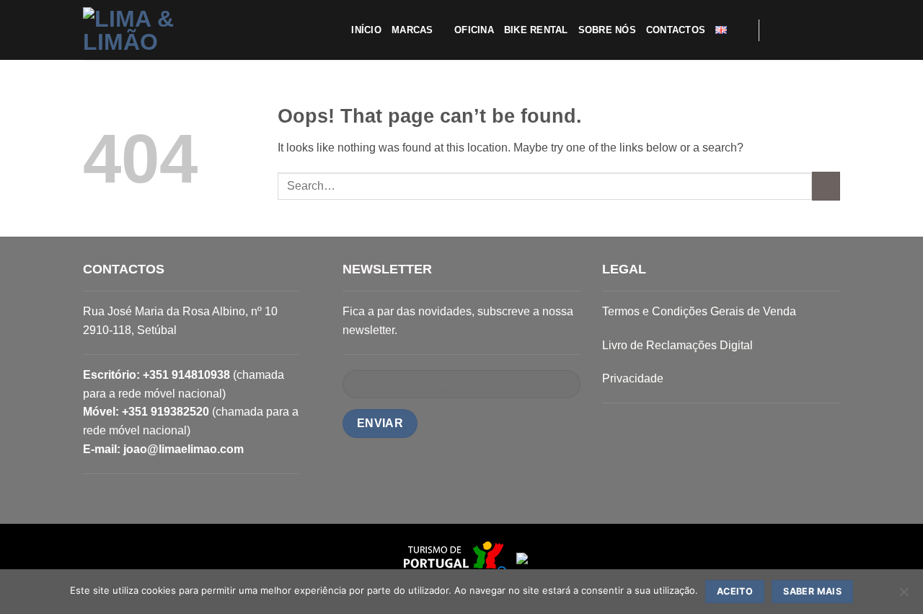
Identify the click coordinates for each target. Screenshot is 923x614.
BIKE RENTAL (536, 30)
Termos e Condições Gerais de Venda (699, 311)
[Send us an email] (812, 29)
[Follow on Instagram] (793, 29)
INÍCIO (366, 30)
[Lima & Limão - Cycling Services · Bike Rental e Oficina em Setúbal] (155, 30)
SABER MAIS (812, 591)
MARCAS (412, 30)
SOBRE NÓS (607, 30)
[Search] (742, 29)
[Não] (903, 596)
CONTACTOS (675, 30)
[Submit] (826, 186)
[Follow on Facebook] (774, 29)
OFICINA (474, 30)
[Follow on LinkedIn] (830, 29)
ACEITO (735, 591)
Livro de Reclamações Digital (677, 345)
